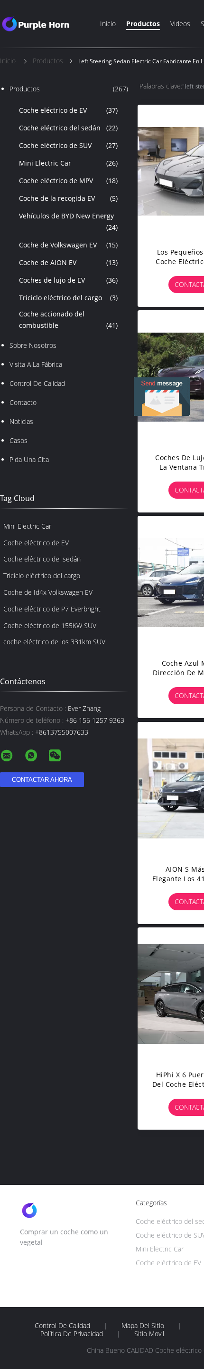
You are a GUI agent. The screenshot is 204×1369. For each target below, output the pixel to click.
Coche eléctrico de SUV (68, 145)
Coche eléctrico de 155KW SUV (49, 625)
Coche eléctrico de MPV (68, 180)
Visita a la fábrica (35, 364)
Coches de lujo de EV (68, 280)
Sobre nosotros (32, 345)
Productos (143, 23)
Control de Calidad (37, 383)
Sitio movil (149, 1333)
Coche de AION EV (68, 262)
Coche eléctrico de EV (68, 110)
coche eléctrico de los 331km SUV (54, 641)
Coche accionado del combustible (68, 319)
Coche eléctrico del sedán (68, 127)
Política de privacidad (71, 1333)
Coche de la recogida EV (68, 198)
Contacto (23, 402)
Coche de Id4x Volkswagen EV (48, 592)
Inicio (108, 23)
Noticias (21, 421)
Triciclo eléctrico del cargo (68, 297)
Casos (18, 440)
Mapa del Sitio (142, 1325)
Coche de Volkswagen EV (68, 244)
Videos (180, 23)
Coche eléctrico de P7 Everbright (52, 608)
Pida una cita (29, 459)
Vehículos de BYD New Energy (68, 221)
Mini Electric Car (68, 162)
